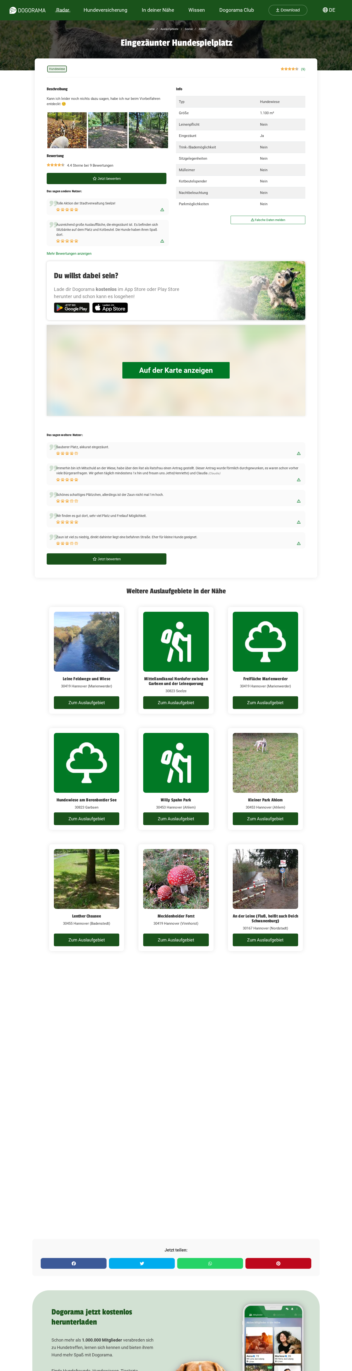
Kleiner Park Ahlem (265, 800)
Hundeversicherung (105, 10)
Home (151, 29)
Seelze (188, 29)
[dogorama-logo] (27, 10)
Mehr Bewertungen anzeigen (69, 253)
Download (289, 10)
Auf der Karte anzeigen (176, 370)
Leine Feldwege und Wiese (86, 678)
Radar (62, 10)
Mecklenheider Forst (176, 916)
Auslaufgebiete (169, 29)
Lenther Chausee (86, 916)
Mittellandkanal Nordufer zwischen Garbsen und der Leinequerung (176, 681)
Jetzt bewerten (109, 178)
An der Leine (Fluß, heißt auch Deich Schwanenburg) (265, 918)
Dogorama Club (236, 10)
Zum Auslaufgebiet (86, 702)
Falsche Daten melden (269, 220)
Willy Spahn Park (176, 800)
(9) (303, 69)
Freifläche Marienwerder (265, 678)
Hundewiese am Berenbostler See (87, 800)
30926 (202, 29)
